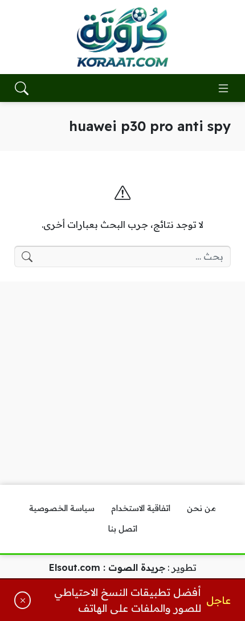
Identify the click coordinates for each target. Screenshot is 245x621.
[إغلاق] (22, 600)
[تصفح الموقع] (223, 88)
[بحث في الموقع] (21, 88)
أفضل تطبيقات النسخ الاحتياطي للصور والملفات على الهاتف (127, 600)
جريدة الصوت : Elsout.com (107, 567)
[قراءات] (122, 37)
